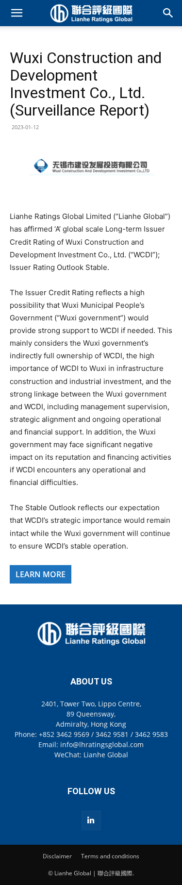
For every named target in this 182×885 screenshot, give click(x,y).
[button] (16, 13)
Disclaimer (57, 856)
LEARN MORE (41, 574)
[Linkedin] (91, 820)
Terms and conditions (110, 856)
